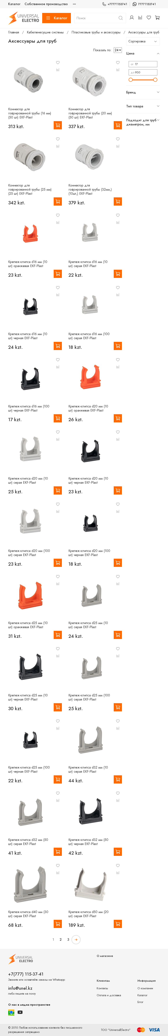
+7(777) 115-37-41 (25, 974)
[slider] (131, 80)
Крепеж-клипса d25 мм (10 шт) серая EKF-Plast (88, 625)
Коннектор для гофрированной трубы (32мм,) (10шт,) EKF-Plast (90, 189)
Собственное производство (46, 4)
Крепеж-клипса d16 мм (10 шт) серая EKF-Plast (88, 263)
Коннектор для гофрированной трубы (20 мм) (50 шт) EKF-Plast (90, 113)
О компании (145, 988)
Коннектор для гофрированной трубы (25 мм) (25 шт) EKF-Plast (30, 189)
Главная (13, 32)
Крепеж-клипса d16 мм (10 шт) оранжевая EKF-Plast (27, 263)
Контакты (102, 988)
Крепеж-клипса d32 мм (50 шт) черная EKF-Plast (88, 841)
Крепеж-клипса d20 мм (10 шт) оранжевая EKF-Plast (88, 408)
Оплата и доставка (109, 995)
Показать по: (102, 50)
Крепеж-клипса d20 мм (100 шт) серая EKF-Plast (29, 552)
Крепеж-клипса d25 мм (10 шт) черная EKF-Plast (28, 697)
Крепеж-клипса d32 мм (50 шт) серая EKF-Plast (28, 841)
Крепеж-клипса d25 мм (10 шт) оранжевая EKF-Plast (28, 625)
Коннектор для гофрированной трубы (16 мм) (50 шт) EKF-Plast (29, 113)
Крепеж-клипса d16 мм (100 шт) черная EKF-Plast (28, 408)
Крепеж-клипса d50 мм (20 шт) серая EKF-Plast (88, 914)
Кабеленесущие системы (45, 32)
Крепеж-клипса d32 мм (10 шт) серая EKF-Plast (88, 769)
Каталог (14, 4)
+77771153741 (117, 4)
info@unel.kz (20, 988)
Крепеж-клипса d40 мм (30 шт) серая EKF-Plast (28, 914)
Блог (140, 1002)
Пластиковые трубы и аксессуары (96, 32)
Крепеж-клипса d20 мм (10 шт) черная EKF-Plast (88, 480)
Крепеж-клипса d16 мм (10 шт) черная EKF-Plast (27, 336)
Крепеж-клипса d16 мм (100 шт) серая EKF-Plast (89, 336)
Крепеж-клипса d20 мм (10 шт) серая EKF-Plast (28, 480)
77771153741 (147, 4)
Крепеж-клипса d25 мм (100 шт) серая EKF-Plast (89, 697)
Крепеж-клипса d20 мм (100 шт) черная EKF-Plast (89, 552)
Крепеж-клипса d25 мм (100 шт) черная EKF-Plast (29, 769)
